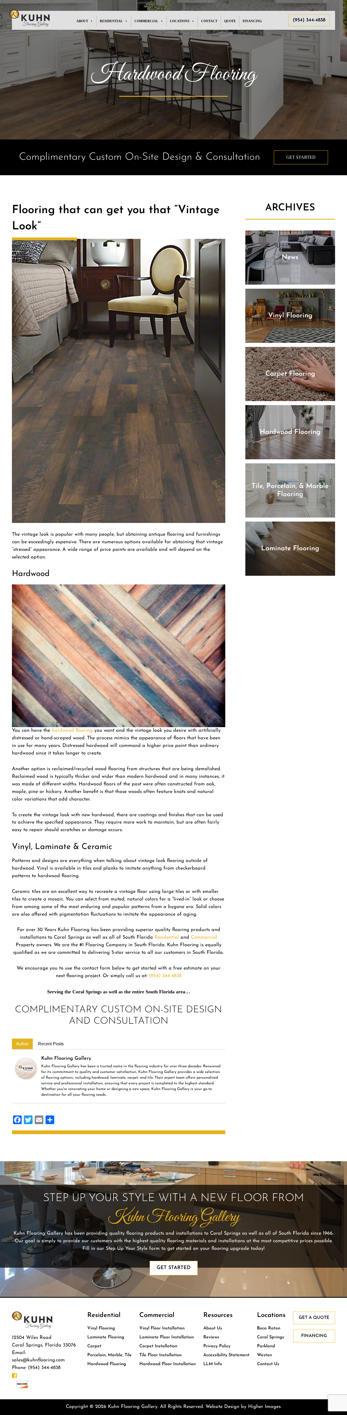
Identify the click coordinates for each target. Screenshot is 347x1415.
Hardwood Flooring (106, 1364)
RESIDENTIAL (111, 21)
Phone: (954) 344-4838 (36, 1367)
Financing (252, 21)
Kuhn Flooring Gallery (66, 1058)
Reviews (211, 1337)
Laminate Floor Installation (166, 1337)
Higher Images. (264, 1406)
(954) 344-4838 (309, 20)
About (82, 21)
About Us (212, 1328)
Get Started (301, 157)
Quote (230, 21)
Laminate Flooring (105, 1337)
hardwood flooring (72, 730)
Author (22, 1044)
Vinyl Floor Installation (162, 1328)
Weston (264, 1355)
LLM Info (212, 1364)
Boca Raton (268, 1328)
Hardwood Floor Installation (167, 1364)
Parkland (266, 1346)
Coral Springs (270, 1337)
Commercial (204, 937)
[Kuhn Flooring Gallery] (26, 1068)
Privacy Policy (216, 1346)
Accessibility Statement (226, 1355)
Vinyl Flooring (101, 1328)
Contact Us (268, 1364)
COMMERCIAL (146, 21)
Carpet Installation (158, 1346)
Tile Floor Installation (160, 1355)
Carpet (94, 1346)
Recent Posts (51, 1044)
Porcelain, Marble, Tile (109, 1355)
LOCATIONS (179, 21)
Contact (209, 21)
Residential (167, 937)
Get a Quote (314, 1318)
